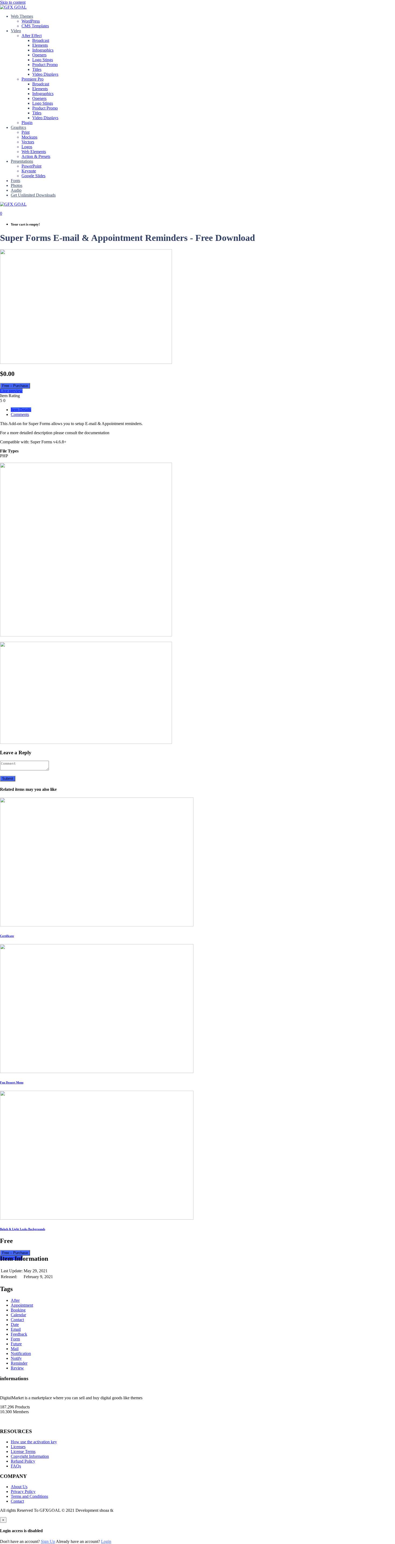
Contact (17, 1319)
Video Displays (45, 74)
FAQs (16, 1466)
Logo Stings (42, 59)
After (15, 1300)
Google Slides (33, 175)
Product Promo (45, 64)
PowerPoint (31, 166)
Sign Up (48, 1541)
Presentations (22, 161)
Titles (36, 69)
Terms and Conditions (29, 1496)
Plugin (27, 122)
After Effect (31, 35)
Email (16, 1329)
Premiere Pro (32, 79)
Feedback (19, 1334)
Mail (15, 1348)
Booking (18, 1310)
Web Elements (33, 151)
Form (15, 1339)
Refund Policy (23, 1461)
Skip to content (13, 2)
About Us (19, 1486)
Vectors (27, 142)
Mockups (29, 137)
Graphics (18, 127)
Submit (7, 779)
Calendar (18, 1315)
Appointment (22, 1305)
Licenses (18, 1446)
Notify (16, 1358)
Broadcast (40, 40)
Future (16, 1344)
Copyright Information (30, 1456)
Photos (16, 185)
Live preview (11, 391)
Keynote (28, 171)
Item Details (21, 409)
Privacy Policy (23, 1491)
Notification (21, 1353)
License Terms (23, 1451)
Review (17, 1368)
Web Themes (22, 16)
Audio (16, 190)
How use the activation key (34, 1442)
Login (106, 1541)
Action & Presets (35, 156)
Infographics (42, 50)
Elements (40, 45)
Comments (20, 414)
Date (15, 1324)
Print (25, 132)
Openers (39, 55)
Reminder (19, 1363)
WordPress (30, 21)
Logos (26, 146)
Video (16, 30)
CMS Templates (35, 26)
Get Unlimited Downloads (33, 195)
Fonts (15, 180)
